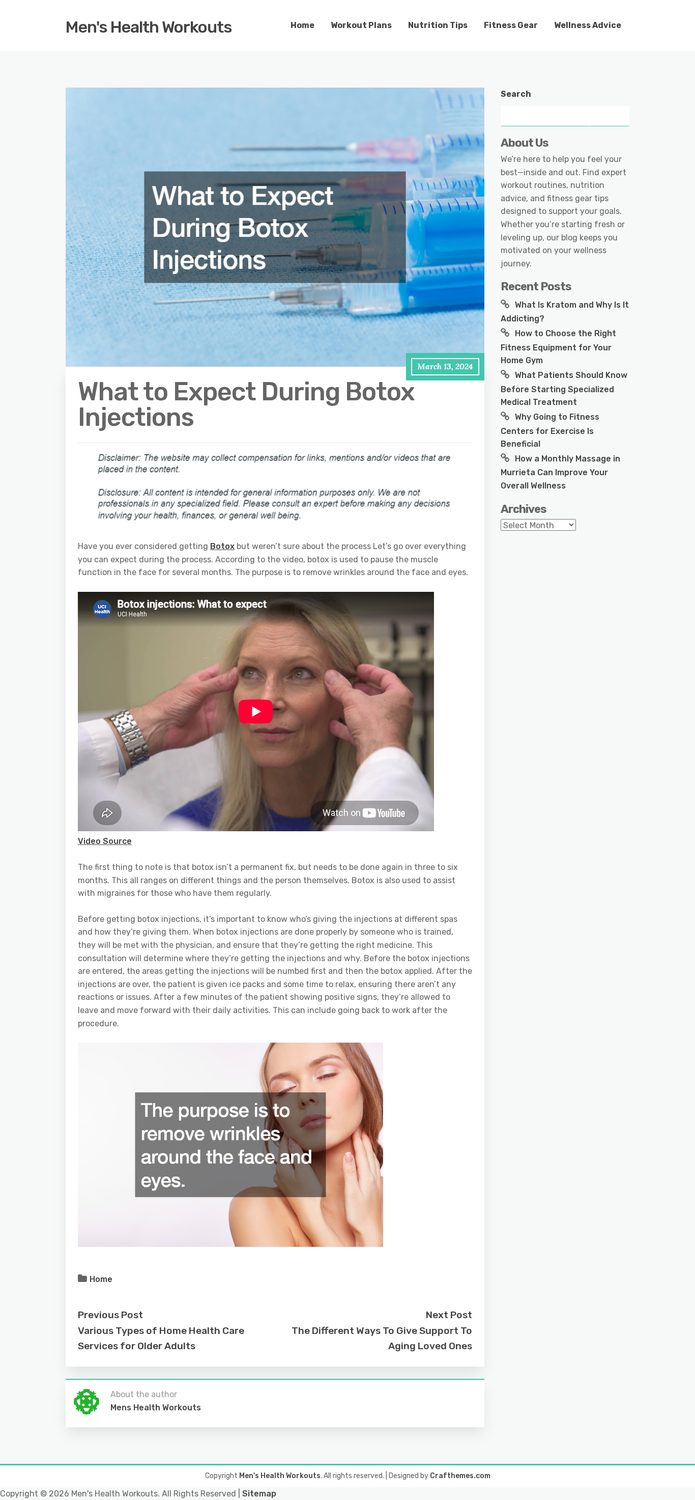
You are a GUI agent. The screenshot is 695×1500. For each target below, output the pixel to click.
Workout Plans (361, 25)
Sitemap (259, 1493)
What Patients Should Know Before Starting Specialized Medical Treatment (564, 388)
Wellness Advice (587, 25)
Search (516, 94)
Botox (222, 546)
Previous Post (110, 1315)
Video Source (105, 841)
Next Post (449, 1315)
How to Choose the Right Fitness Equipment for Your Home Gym (558, 347)
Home (302, 25)
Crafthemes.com (460, 1475)
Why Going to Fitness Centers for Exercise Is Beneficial (550, 430)
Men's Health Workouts (149, 27)
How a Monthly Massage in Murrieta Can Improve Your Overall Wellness (560, 472)
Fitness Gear (511, 25)
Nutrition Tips (438, 25)
